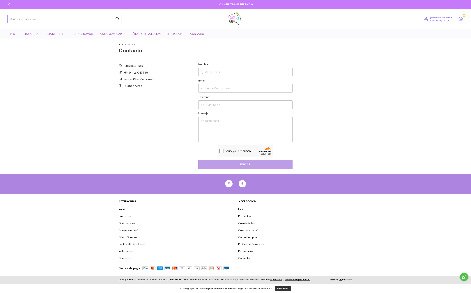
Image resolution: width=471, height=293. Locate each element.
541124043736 (133, 66)
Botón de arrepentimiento (297, 279)
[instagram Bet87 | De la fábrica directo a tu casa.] (229, 183)
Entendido (283, 288)
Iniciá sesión (444, 17)
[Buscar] (117, 19)
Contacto (197, 33)
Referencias (175, 33)
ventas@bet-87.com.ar (139, 79)
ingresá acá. (276, 279)
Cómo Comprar (111, 33)
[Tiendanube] (340, 280)
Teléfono (203, 97)
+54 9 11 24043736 (135, 72)
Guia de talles (55, 33)
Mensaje (203, 113)
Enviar (245, 164)
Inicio (13, 33)
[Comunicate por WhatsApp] (464, 277)
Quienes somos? (83, 33)
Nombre (203, 64)
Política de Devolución (144, 33)
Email (201, 80)
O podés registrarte (439, 20)
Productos (31, 33)
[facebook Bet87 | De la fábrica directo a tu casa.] (242, 183)
